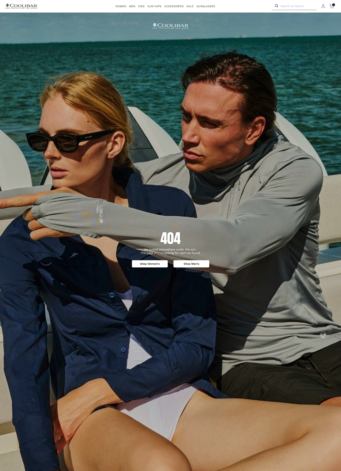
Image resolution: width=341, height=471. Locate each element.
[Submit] (276, 6)
